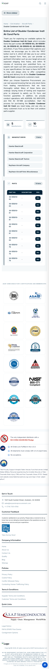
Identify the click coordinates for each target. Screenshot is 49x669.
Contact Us (6, 553)
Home (6, 24)
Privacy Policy (7, 574)
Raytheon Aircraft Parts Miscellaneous (23, 172)
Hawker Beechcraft (16, 146)
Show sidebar (11, 13)
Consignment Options (10, 633)
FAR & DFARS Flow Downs (11, 629)
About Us (5, 550)
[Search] (40, 3)
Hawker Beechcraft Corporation (20, 153)
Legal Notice (6, 626)
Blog (3, 560)
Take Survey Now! (8, 535)
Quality (4, 556)
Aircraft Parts (27, 24)
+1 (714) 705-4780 (11, 507)
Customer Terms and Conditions (14, 599)
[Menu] (45, 3)
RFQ (38, 198)
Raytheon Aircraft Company (19, 165)
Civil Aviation (15, 24)
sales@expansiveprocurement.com (18, 503)
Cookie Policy (7, 578)
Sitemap (5, 563)
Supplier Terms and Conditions (13, 596)
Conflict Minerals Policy (10, 581)
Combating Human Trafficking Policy (15, 584)
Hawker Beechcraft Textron (19, 159)
